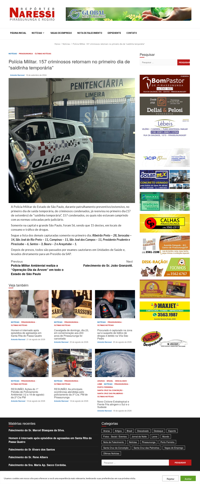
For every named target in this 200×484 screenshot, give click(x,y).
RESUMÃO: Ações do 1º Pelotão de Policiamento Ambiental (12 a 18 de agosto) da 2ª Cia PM (29, 363)
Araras (101, 381)
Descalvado (121, 381)
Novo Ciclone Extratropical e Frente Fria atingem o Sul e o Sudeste (115, 363)
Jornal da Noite (139, 436)
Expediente (114, 33)
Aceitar (188, 478)
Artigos (118, 430)
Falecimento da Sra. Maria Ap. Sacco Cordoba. (37, 465)
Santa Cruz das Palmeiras (110, 393)
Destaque (158, 430)
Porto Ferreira (105, 387)
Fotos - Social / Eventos (115, 436)
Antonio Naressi (17, 75)
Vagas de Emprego (61, 33)
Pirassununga (26, 53)
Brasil (110, 381)
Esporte (172, 430)
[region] (100, 477)
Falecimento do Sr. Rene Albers (28, 457)
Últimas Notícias (43, 53)
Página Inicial (18, 33)
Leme (99, 384)
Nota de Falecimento (89, 33)
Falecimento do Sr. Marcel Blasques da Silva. (37, 430)
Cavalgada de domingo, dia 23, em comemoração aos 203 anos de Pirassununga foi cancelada (72, 304)
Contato (131, 33)
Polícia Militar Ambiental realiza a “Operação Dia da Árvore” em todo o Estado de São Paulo (37, 267)
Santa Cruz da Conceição (110, 390)
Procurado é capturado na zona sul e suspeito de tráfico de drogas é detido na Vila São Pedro (115, 304)
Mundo (165, 436)
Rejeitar (170, 478)
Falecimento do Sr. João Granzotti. (108, 263)
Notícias (37, 33)
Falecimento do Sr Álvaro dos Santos (32, 449)
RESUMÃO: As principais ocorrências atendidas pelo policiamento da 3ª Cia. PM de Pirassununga (72, 363)
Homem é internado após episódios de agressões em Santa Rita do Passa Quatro (29, 304)
